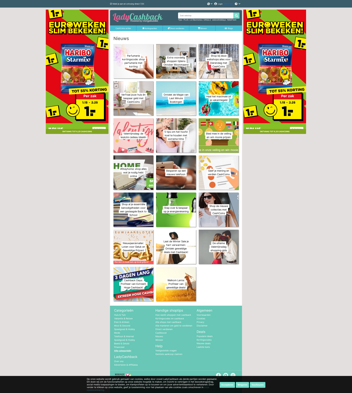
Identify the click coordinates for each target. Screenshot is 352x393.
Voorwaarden (204, 315)
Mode (117, 332)
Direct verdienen (164, 329)
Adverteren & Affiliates (126, 364)
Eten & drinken (121, 322)
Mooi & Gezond (122, 325)
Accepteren (227, 385)
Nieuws (159, 336)
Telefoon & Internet (124, 336)
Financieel (119, 347)
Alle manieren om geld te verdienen (173, 325)
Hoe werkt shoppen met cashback (173, 315)
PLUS (186, 20)
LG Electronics (196, 20)
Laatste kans (203, 347)
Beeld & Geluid (121, 343)
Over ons (118, 361)
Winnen (159, 340)
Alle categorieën (122, 350)
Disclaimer (202, 325)
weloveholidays (219, 20)
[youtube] (226, 375)
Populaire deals (205, 336)
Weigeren (242, 385)
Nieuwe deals (204, 343)
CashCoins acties (123, 28)
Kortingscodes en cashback (169, 318)
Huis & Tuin (120, 315)
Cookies (201, 318)
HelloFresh (231, 20)
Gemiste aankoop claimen (168, 354)
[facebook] (218, 375)
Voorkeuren (257, 385)
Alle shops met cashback (168, 322)
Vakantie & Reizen (123, 318)
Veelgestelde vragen (166, 350)
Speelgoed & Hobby (124, 329)
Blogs (230, 28)
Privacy (200, 322)
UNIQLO (207, 20)
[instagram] (233, 375)
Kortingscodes (204, 339)
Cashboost (161, 332)
